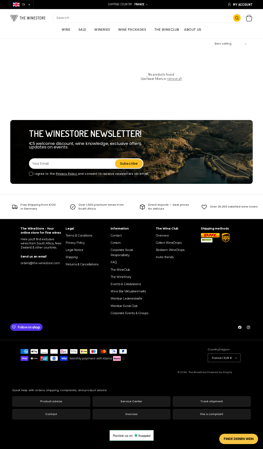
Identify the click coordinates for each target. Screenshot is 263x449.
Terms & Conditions (79, 235)
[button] (67, 29)
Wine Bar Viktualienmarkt (128, 291)
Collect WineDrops (169, 243)
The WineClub (120, 270)
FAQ (114, 262)
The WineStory (121, 277)
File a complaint (211, 414)
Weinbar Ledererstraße (126, 298)
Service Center (131, 401)
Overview (162, 235)
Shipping (72, 257)
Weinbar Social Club (124, 306)
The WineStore (197, 372)
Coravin (116, 243)
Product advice (51, 401)
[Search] (236, 17)
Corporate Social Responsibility (122, 252)
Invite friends (165, 257)
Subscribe (129, 163)
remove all (174, 79)
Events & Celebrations (126, 284)
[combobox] (146, 18)
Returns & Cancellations (82, 264)
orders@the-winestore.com (40, 263)
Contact (116, 235)
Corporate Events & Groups (129, 313)
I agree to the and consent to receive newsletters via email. (91, 174)
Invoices (132, 414)
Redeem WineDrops (170, 250)
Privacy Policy (67, 174)
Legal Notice (74, 250)
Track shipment (212, 401)
